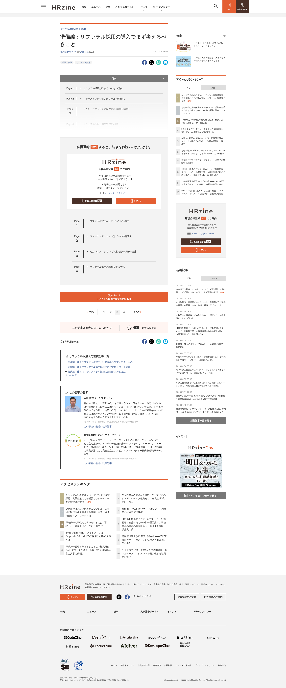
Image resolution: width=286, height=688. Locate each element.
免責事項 (157, 665)
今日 (189, 87)
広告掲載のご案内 (213, 596)
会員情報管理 (144, 665)
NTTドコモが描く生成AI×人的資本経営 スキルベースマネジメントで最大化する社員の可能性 (144, 553)
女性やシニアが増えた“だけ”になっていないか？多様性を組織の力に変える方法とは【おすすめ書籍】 (200, 397)
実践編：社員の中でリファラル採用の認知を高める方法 (97, 371)
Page (70, 88)
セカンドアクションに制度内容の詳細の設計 (113, 251)
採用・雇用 (67, 62)
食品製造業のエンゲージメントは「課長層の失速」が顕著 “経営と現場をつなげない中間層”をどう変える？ (201, 410)
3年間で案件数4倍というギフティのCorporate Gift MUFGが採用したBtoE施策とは (88, 536)
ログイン (138, 200)
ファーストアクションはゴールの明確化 (104, 98)
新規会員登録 (93, 200)
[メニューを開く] (43, 6)
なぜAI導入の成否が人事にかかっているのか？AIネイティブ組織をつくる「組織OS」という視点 (144, 498)
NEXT (136, 312)
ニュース (96, 6)
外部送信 (222, 665)
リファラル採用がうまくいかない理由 (102, 88)
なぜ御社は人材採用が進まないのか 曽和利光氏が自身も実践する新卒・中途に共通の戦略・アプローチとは (88, 512)
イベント (143, 6)
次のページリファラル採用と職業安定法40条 (114, 297)
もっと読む (71, 375)
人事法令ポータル (124, 6)
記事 (108, 6)
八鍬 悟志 (84, 51)
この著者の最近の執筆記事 (98, 426)
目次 (114, 78)
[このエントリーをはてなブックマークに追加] (165, 62)
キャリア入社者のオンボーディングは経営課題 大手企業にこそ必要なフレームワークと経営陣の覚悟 (88, 498)
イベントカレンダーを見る (202, 495)
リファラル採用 (83, 62)
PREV (91, 312)
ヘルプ (114, 665)
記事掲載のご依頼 (187, 596)
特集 (84, 6)
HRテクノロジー (161, 6)
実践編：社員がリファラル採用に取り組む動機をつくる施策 (99, 366)
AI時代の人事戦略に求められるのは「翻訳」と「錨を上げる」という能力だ (86, 524)
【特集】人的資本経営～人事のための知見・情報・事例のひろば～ (209, 59)
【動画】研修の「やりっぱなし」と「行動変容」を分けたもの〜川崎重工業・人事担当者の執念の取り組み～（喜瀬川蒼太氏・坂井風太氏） (144, 524)
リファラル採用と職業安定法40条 (107, 266)
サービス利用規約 (183, 665)
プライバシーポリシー (205, 665)
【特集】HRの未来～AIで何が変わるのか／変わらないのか (209, 44)
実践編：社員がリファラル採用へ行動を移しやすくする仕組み (100, 361)
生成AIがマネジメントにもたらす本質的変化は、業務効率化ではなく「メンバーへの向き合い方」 (201, 358)
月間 (213, 87)
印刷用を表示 (72, 341)
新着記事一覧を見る (201, 420)
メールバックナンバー (116, 193)
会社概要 (168, 665)
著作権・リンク (127, 665)
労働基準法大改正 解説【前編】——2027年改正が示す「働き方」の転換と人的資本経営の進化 (144, 539)
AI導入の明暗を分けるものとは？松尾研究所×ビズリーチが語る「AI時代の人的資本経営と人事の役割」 (88, 550)
